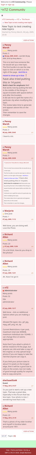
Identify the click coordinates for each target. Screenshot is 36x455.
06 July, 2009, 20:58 (9, 158)
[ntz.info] (3, 305)
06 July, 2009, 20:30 (11, 56)
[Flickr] (11, 243)
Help (7, 450)
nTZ (6, 287)
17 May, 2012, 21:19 (9, 418)
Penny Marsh (7, 46)
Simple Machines (25, 453)
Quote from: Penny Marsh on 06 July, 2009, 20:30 (17, 162)
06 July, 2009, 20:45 (9, 132)
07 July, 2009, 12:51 (9, 273)
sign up (11, 4)
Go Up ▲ (27, 450)
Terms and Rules (16, 450)
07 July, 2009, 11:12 (9, 219)
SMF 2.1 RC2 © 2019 (12, 453)
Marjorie (9, 210)
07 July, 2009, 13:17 (9, 308)
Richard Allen (8, 235)
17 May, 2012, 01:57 (9, 386)
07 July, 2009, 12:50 (11, 246)
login (3, 4)
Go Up (4, 436)
